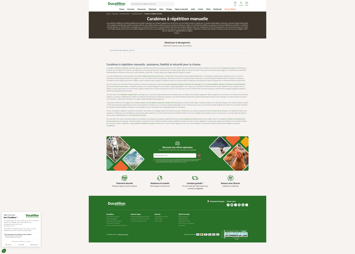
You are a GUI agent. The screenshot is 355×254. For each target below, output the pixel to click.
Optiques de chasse (190, 119)
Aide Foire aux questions (186, 223)
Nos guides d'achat (184, 221)
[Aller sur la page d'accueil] (116, 4)
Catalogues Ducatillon (161, 217)
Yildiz (191, 103)
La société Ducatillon (113, 217)
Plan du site (158, 221)
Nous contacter (183, 217)
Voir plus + (113, 165)
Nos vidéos (182, 225)
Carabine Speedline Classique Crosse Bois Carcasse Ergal (183, 84)
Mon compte (158, 219)
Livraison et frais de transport (140, 219)
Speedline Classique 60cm (129, 94)
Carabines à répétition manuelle (125, 68)
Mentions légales (111, 219)
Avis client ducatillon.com (139, 221)
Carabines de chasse (228, 68)
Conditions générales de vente (140, 217)
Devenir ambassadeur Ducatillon (116, 225)
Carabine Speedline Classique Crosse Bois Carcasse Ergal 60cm (225, 84)
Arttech (196, 76)
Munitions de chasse (139, 115)
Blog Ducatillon (183, 219)
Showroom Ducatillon (113, 223)
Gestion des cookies (123, 234)
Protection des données (113, 221)
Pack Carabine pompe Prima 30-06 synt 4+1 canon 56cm (156, 76)
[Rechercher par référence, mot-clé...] (132, 4)
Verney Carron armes (121, 86)
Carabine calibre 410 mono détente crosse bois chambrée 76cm (155, 103)
